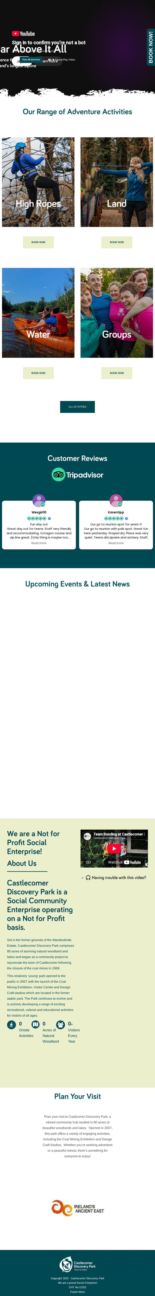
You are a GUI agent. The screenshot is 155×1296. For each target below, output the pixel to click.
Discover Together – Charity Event (38, 654)
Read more (15, 684)
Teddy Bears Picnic (103, 654)
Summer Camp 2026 (105, 749)
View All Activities (31, 60)
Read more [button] (39, 543)
